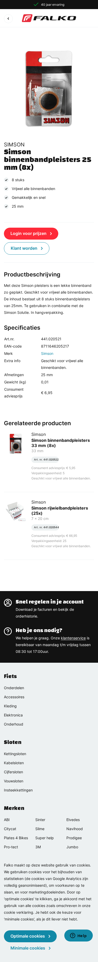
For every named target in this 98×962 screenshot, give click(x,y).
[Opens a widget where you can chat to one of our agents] (78, 936)
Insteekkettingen (18, 790)
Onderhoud (13, 724)
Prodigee (74, 838)
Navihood (74, 828)
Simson (47, 353)
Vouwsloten (13, 781)
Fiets (10, 676)
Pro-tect (11, 847)
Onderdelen (14, 688)
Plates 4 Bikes (16, 838)
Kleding (10, 706)
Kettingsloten (15, 753)
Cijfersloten (13, 772)
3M (38, 847)
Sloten (12, 742)
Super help (44, 838)
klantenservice (73, 638)
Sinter (40, 819)
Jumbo (72, 847)
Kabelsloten (14, 763)
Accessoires (14, 697)
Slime (39, 828)
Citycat (10, 828)
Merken (14, 808)
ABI (7, 819)
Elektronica (13, 715)
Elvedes (73, 819)
